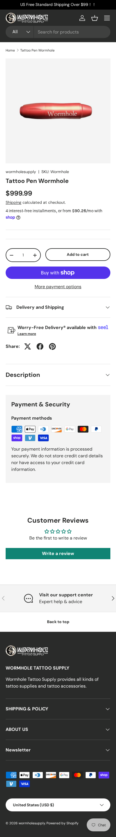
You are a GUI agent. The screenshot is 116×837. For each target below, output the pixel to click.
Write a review (58, 553)
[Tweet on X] (27, 346)
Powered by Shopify (62, 823)
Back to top (58, 621)
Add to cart (78, 254)
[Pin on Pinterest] (52, 346)
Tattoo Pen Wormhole (37, 50)
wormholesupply (21, 171)
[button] (94, 18)
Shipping (13, 202)
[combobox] (58, 32)
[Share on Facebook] (40, 346)
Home (10, 50)
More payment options (58, 287)
